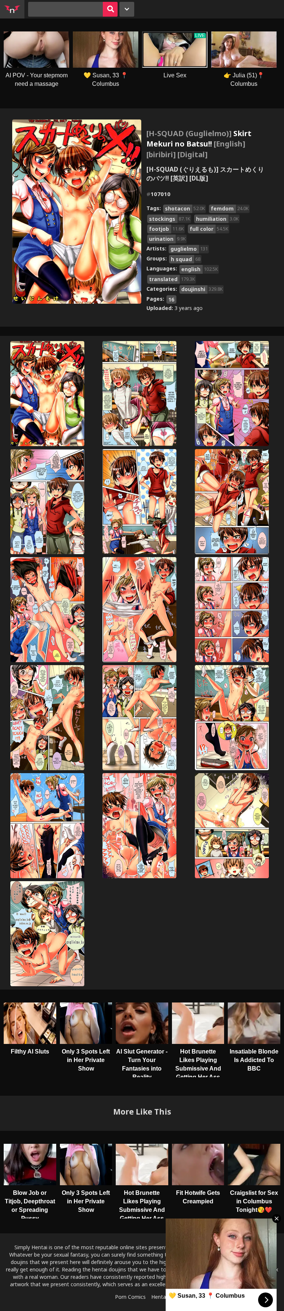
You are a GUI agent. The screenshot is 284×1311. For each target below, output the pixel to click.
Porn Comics (130, 1296)
